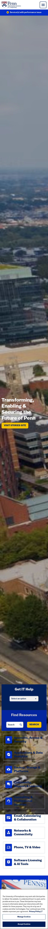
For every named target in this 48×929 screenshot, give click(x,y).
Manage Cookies (24, 917)
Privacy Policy (34, 911)
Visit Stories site (16, 425)
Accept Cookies (24, 924)
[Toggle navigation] (43, 5)
